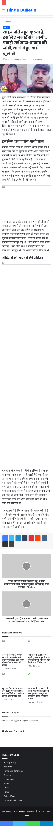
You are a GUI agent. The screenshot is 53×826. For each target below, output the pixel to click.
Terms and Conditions (13, 771)
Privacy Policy (10, 762)
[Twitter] (11, 538)
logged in (17, 720)
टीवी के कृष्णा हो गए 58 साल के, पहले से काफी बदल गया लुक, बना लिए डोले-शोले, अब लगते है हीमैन (13, 660)
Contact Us (9, 779)
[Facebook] (5, 538)
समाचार (13, 22)
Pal (7, 60)
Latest (6, 788)
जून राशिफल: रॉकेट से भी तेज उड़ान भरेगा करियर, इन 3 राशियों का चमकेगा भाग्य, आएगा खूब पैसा (13, 692)
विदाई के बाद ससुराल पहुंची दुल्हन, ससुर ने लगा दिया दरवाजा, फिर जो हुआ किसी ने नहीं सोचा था (39, 659)
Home (7, 22)
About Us (8, 767)
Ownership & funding (13, 800)
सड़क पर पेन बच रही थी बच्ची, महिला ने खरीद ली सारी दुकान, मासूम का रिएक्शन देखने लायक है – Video (39, 693)
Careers (7, 775)
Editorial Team (10, 796)
